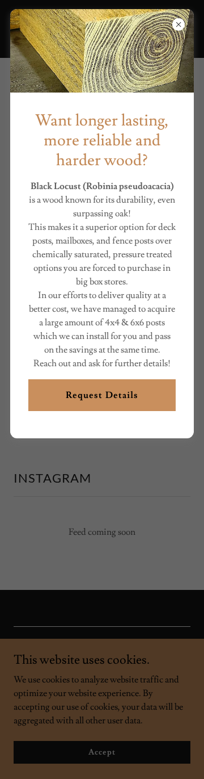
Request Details (102, 395)
